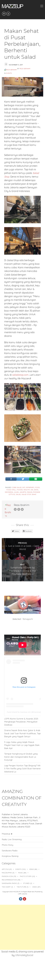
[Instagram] (4, 14)
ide (32, 490)
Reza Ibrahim (25, 69)
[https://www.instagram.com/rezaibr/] (18, 509)
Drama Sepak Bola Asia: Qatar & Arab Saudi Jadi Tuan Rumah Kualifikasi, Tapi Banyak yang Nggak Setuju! (22, 733)
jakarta (22, 492)
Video (36, 887)
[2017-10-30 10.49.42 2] (22, 409)
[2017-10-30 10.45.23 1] (22, 440)
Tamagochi (27, 619)
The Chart (7, 887)
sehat (34, 494)
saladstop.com (20, 374)
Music (22, 873)
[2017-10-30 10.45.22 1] (22, 222)
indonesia (9, 492)
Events (9, 73)
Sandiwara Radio (10, 850)
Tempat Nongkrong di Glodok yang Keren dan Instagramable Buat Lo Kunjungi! (21, 756)
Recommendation (11, 880)
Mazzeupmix (8, 873)
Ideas (33, 869)
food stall (11, 490)
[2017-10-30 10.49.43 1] (22, 472)
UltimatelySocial (24, 955)
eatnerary (30, 487)
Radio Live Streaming (12, 839)
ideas (36, 490)
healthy (27, 490)
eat (23, 487)
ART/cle (7, 869)
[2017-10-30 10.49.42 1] (22, 253)
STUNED (27, 883)
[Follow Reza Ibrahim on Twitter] (22, 509)
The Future (22, 887)
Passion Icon (9, 876)
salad (18, 494)
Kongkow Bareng (10, 856)
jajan (16, 492)
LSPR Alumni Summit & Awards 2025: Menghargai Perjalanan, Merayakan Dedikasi (21, 721)
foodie (20, 490)
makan (29, 492)
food (37, 487)
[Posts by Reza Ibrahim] (10, 69)
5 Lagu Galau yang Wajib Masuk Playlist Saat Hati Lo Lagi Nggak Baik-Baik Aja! (22, 745)
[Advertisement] (22, 927)
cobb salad (17, 487)
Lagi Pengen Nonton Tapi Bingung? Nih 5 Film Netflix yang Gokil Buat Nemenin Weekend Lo (22, 768)
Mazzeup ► (7, 833)
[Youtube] (8, 14)
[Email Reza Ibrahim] (15, 509)
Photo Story (7, 845)
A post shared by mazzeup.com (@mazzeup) (24, 712)
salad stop (26, 494)
